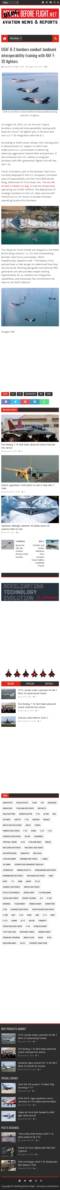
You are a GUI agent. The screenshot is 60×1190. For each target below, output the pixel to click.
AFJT (14, 915)
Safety (17, 820)
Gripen (35, 820)
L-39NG (44, 859)
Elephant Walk (27, 932)
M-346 (46, 814)
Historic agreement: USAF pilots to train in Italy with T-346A (28, 487)
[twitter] (46, 2)
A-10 (22, 842)
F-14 (28, 926)
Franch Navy (44, 932)
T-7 (12, 881)
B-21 (21, 915)
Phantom (50, 904)
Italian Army (9, 859)
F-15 (25, 831)
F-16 (38, 814)
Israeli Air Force (11, 887)
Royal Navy (29, 893)
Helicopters (9, 814)
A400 (20, 881)
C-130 (49, 898)
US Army (7, 865)
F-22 (49, 831)
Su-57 (22, 943)
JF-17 (23, 921)
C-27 (42, 831)
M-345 (27, 836)
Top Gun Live (9, 932)
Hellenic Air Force (34, 848)
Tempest (42, 921)
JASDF (28, 881)
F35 (19, 394)
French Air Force (11, 831)
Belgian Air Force (12, 848)
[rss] (58, 2)
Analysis (25, 853)
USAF (49, 394)
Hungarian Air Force (45, 870)
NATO (28, 825)
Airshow (52, 803)
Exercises (7, 808)
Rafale (46, 820)
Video (37, 825)
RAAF (51, 876)
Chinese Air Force (19, 909)
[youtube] (50, 2)
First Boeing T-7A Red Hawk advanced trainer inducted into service (28, 446)
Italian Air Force (25, 808)
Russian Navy (9, 943)
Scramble (38, 836)
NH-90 (31, 921)
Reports (42, 808)
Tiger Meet (19, 904)
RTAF (49, 938)
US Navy (6, 820)
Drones (6, 904)
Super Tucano (29, 898)
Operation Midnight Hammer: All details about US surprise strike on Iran (25, 527)
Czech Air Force (10, 898)
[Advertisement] (30, 28)
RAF (41, 394)
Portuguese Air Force (43, 909)
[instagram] (54, 2)
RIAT (5, 881)
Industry (7, 803)
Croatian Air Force (12, 926)
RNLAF (48, 842)
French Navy (35, 904)
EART (53, 915)
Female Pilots (24, 870)
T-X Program (44, 893)
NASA (40, 938)
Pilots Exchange (11, 893)
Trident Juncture (38, 943)
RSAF (29, 915)
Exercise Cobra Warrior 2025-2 (33, 718)
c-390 (5, 915)
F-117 (5, 921)
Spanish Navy (40, 926)
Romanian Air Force (13, 876)
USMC (33, 831)
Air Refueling (10, 853)
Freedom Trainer (11, 938)
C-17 (45, 915)
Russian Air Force (36, 876)
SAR (37, 915)
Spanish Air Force (12, 836)
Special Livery (10, 842)
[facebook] (42, 2)
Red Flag (37, 853)
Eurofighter (25, 814)
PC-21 (37, 881)
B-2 (13, 394)
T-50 (5, 909)
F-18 (26, 820)
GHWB (14, 921)
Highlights (30, 394)
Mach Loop (29, 938)
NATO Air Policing (12, 825)
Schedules (8, 870)
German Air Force (28, 859)
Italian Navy (34, 842)
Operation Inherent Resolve (29, 865)
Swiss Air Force (32, 887)
